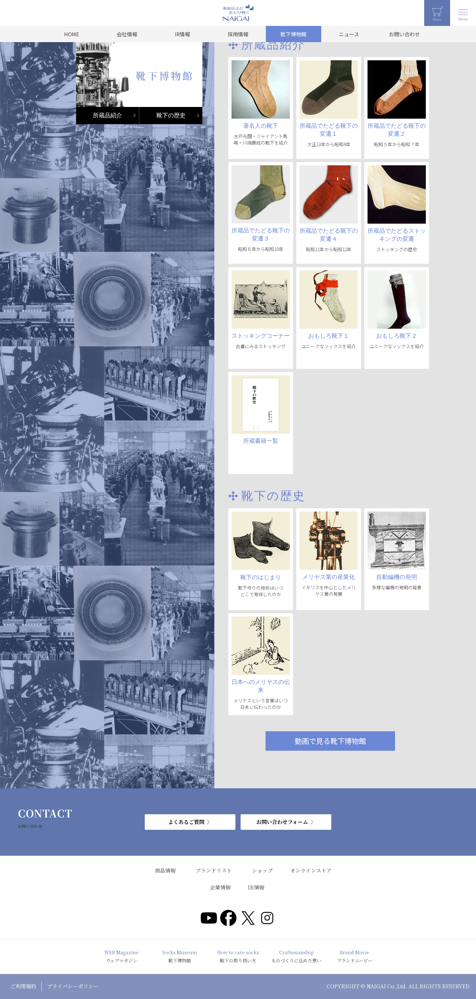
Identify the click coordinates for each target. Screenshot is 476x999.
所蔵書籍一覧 (260, 441)
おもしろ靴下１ (328, 336)
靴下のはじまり (260, 577)
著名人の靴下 (260, 126)
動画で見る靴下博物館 (330, 740)
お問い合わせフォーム (282, 822)
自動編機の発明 (396, 577)
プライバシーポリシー (73, 986)
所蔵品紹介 (107, 115)
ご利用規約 (23, 986)
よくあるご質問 (186, 822)
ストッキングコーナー (261, 336)
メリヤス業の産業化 (328, 577)
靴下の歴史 (171, 115)
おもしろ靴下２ (396, 336)
